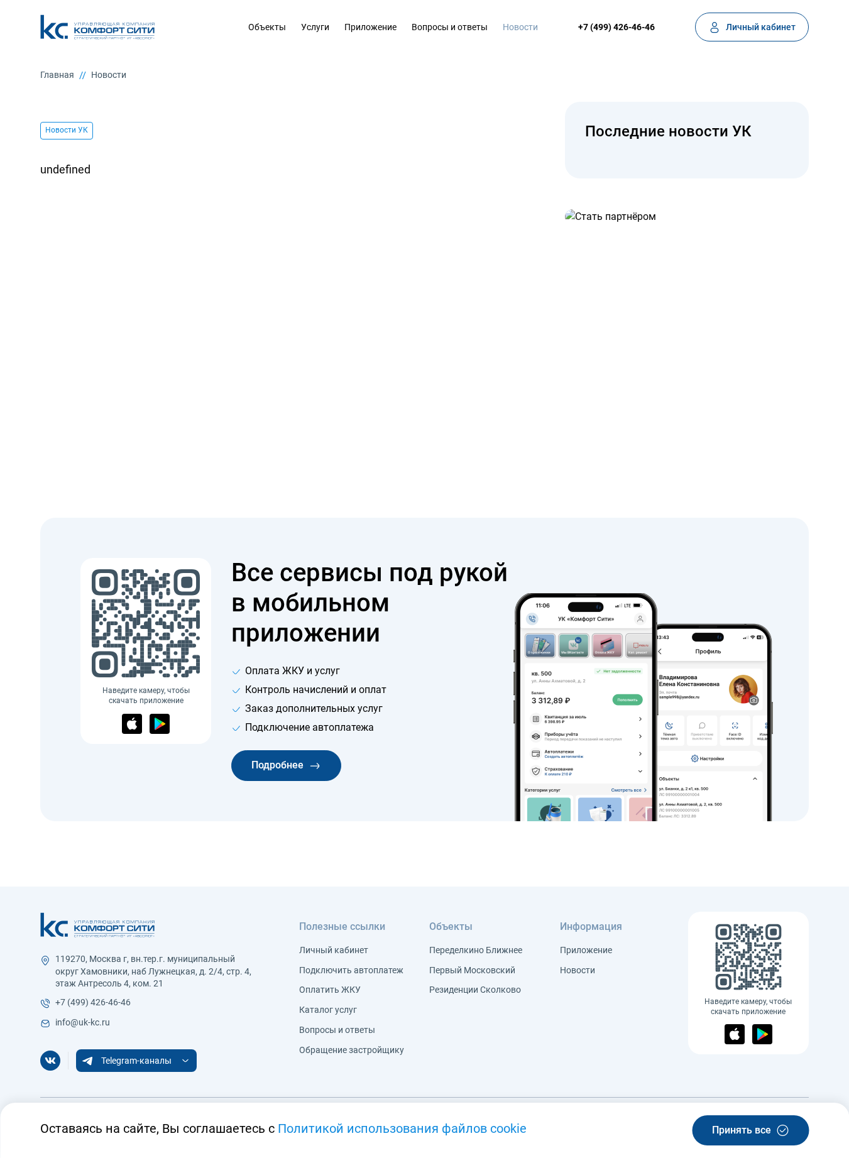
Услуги (315, 27)
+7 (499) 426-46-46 (616, 27)
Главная (57, 75)
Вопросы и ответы (450, 27)
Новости (520, 27)
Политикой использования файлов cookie (402, 1128)
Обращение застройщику (351, 1050)
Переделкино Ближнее (475, 950)
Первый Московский (472, 970)
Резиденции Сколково (475, 990)
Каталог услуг (328, 1010)
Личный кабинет (333, 950)
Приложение (370, 27)
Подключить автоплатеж (351, 970)
